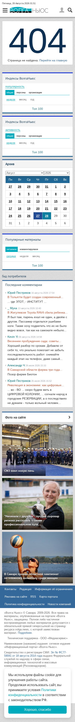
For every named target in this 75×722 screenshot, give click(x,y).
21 (46, 208)
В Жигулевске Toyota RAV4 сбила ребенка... (38, 312)
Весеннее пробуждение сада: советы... (34, 341)
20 (38, 208)
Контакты (10, 589)
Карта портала (48, 596)
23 (65, 208)
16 (65, 201)
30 (38, 186)
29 (28, 186)
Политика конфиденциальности (24, 604)
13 (38, 201)
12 (28, 201)
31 (46, 186)
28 (19, 186)
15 (56, 201)
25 (19, 215)
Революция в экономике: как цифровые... (36, 385)
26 (28, 215)
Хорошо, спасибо (37, 709)
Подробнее (25, 632)
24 (10, 215)
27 (10, 186)
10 (10, 201)
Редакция (25, 589)
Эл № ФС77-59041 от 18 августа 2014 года (35, 654)
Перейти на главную (53, 60)
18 (19, 208)
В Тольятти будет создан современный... (35, 297)
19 (28, 208)
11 (19, 201)
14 (46, 201)
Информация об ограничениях (54, 589)
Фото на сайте (15, 417)
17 (10, 208)
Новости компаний (59, 604)
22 (56, 208)
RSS (33, 596)
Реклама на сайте (16, 596)
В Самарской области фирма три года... (35, 369)
